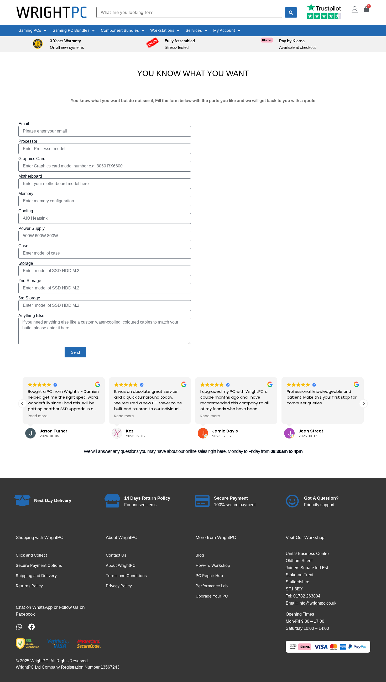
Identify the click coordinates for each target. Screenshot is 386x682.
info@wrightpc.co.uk (317, 603)
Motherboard (30, 176)
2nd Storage (29, 281)
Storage (25, 263)
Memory (25, 194)
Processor (27, 141)
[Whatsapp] (19, 626)
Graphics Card (31, 159)
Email (23, 124)
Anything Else (31, 316)
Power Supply (31, 228)
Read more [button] (38, 416)
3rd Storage (29, 298)
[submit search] (291, 12)
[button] (33, 30)
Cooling (25, 211)
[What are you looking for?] (189, 12)
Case (23, 246)
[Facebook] (31, 626)
